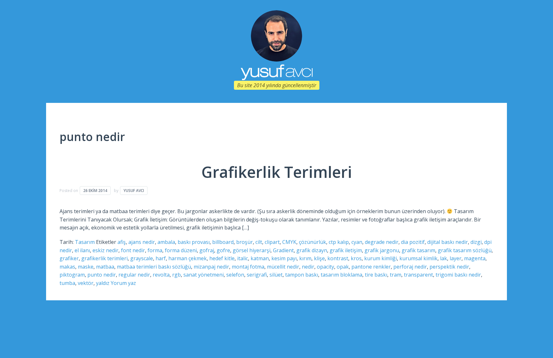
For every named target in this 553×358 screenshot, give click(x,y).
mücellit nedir (283, 266)
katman (260, 258)
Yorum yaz (123, 283)
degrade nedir (381, 242)
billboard (223, 242)
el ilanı (82, 250)
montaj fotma (248, 266)
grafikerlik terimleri (104, 258)
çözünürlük (312, 242)
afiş (121, 242)
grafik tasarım (418, 250)
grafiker (69, 258)
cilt (258, 242)
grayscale (141, 258)
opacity (325, 266)
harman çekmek (187, 258)
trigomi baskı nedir (458, 274)
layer (455, 258)
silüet (276, 274)
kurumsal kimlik (418, 258)
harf (161, 258)
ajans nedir (141, 242)
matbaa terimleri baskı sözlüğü (154, 266)
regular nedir (134, 274)
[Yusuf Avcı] (276, 35)
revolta (161, 274)
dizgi (476, 242)
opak (343, 266)
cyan (356, 242)
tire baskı (376, 274)
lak (443, 258)
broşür (244, 242)
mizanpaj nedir (211, 266)
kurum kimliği (380, 258)
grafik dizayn (311, 250)
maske (85, 266)
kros (356, 258)
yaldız (102, 283)
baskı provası (194, 242)
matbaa (105, 266)
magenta (474, 258)
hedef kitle (222, 258)
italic (242, 258)
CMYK (289, 242)
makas (67, 266)
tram (395, 274)
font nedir (133, 250)
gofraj (206, 250)
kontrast (337, 258)
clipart (272, 242)
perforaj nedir (410, 266)
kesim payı (284, 258)
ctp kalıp (339, 242)
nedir (308, 266)
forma (155, 250)
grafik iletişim (346, 250)
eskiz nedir (105, 250)
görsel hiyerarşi (251, 250)
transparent (418, 274)
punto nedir (101, 274)
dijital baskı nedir (447, 242)
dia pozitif (413, 242)
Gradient (283, 250)
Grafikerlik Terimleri (276, 172)
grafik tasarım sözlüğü (465, 250)
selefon (235, 274)
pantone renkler (371, 266)
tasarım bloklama (341, 274)
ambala (166, 242)
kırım (305, 258)
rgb (176, 274)
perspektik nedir (449, 266)
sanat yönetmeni (203, 274)
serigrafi (257, 274)
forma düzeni (181, 250)
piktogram (72, 274)
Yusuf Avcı (134, 190)
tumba (67, 283)
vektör (85, 283)
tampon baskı (301, 274)
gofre (223, 250)
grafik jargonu (382, 250)
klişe (319, 258)
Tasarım (85, 242)
